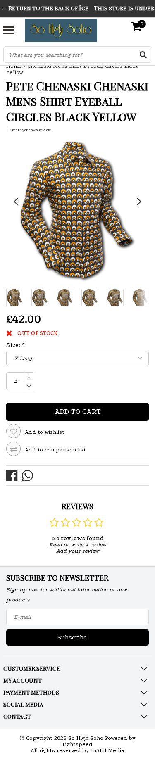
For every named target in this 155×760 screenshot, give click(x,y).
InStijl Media (107, 750)
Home (14, 66)
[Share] (13, 475)
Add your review (77, 551)
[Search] (143, 54)
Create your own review (30, 130)
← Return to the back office (45, 8)
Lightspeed (77, 744)
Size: (15, 345)
